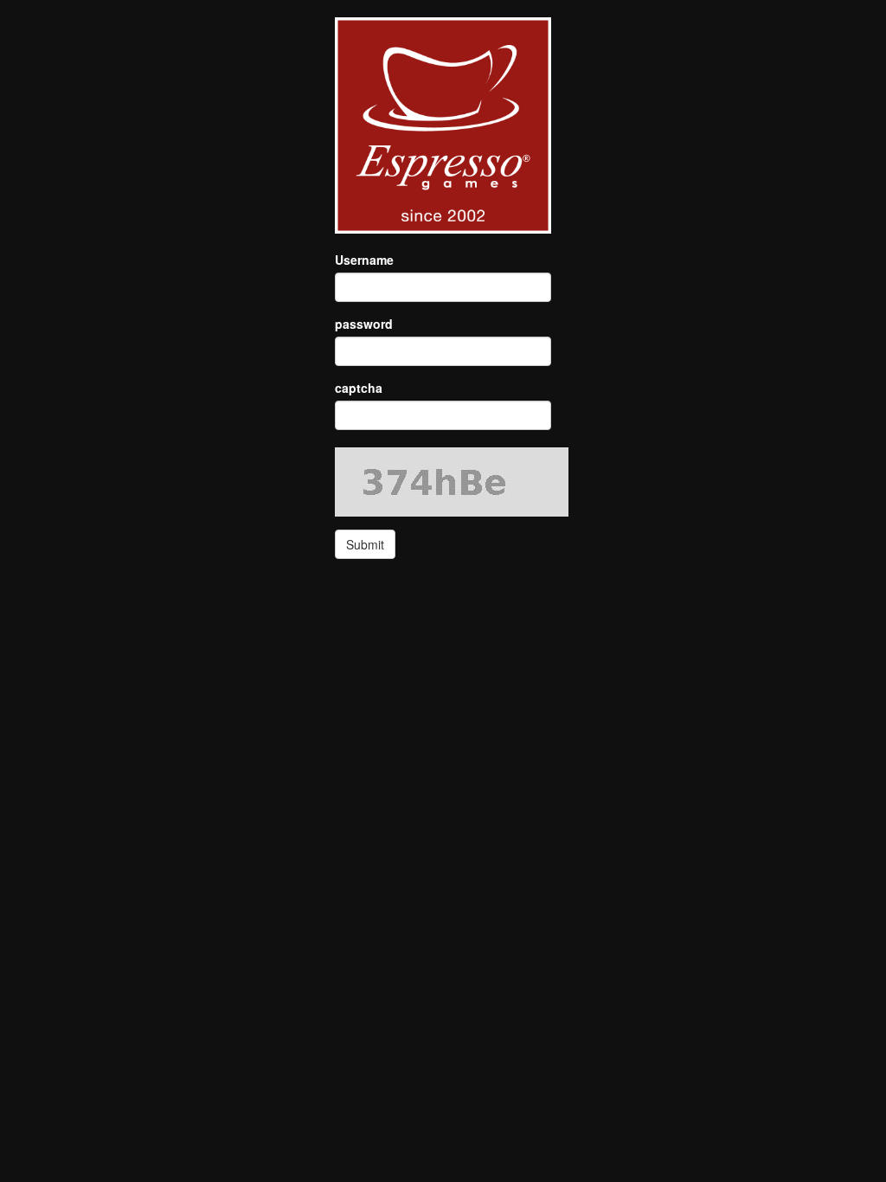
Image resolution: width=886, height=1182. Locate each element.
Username (364, 259)
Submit (365, 544)
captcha (358, 387)
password (364, 323)
